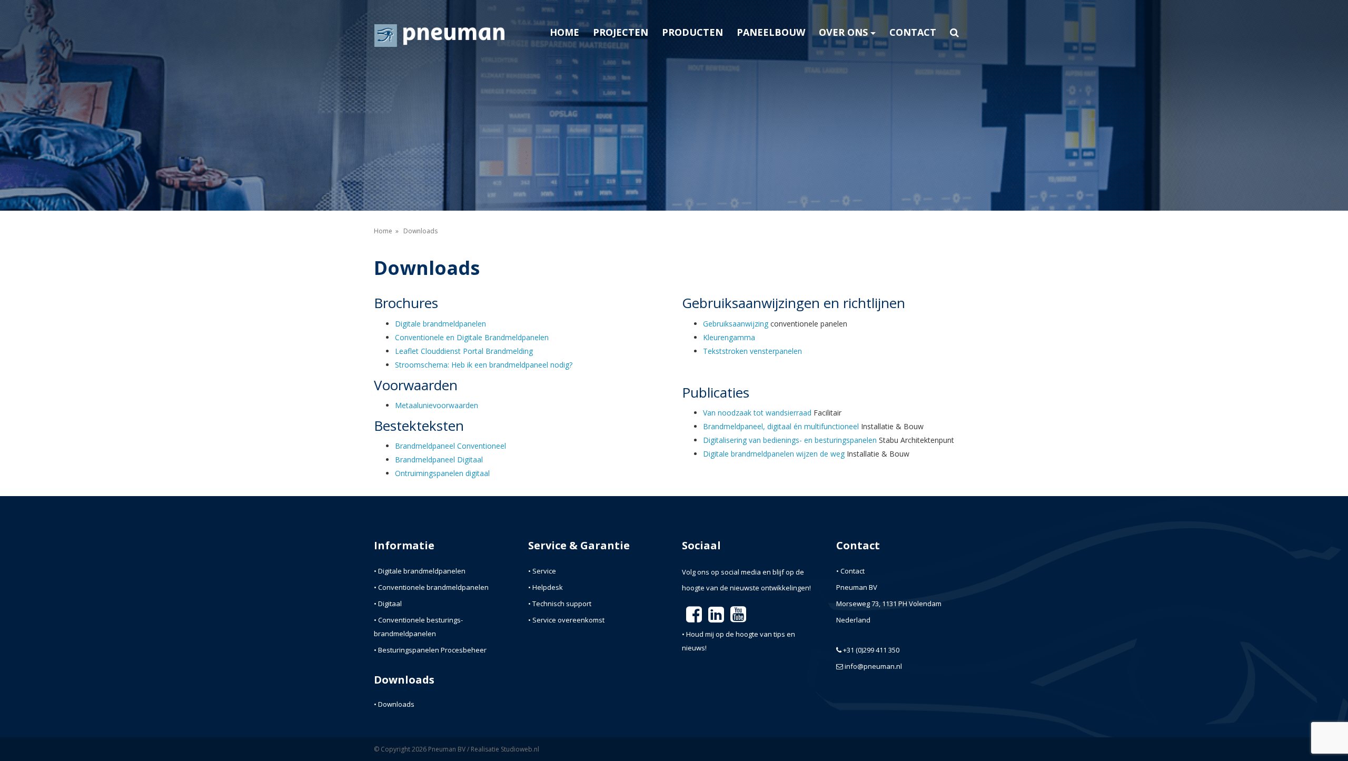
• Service (542, 571)
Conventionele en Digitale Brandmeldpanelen (472, 337)
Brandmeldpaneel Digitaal (439, 459)
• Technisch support (559, 603)
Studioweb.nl (520, 749)
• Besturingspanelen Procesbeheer (430, 650)
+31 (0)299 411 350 (871, 650)
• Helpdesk (545, 587)
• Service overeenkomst (566, 620)
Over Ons (843, 32)
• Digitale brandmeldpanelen (419, 571)
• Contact (850, 571)
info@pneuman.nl (873, 666)
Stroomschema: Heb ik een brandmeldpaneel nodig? (483, 365)
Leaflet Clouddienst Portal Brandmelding (464, 351)
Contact (912, 32)
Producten (692, 32)
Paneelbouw (771, 32)
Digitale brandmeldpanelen (440, 324)
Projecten (620, 32)
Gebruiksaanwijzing (735, 324)
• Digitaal (388, 603)
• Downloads (394, 704)
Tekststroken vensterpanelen (752, 351)
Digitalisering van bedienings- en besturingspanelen (790, 440)
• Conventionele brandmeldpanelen (431, 587)
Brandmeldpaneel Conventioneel (450, 446)
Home (564, 32)
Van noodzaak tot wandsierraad (757, 413)
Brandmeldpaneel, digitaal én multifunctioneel (781, 426)
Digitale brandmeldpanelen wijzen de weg (774, 454)
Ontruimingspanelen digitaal (442, 473)
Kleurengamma (729, 337)
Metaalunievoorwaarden (436, 405)
